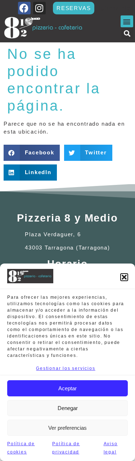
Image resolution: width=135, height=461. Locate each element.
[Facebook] (24, 8)
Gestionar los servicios (65, 368)
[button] (124, 277)
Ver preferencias (67, 428)
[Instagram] (39, 8)
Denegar (68, 408)
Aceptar (67, 388)
